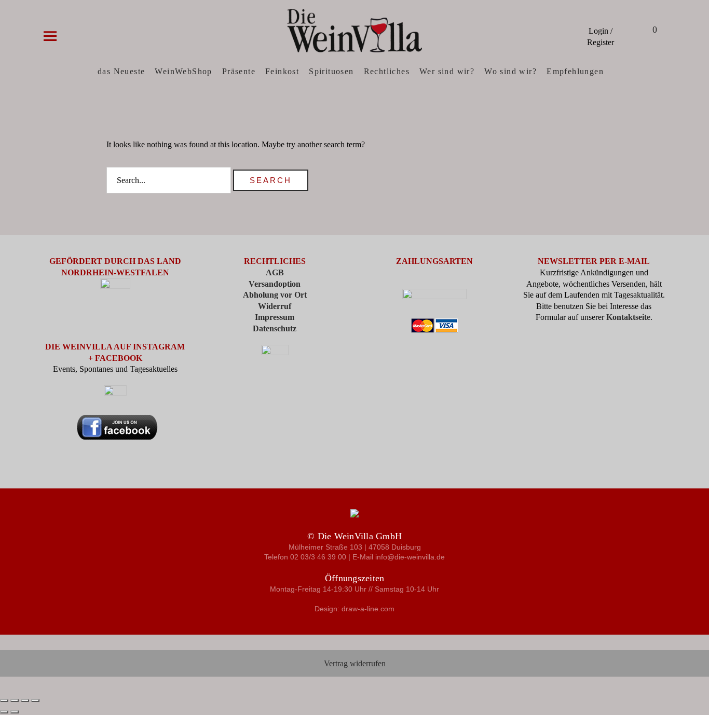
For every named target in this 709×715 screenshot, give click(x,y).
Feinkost (282, 71)
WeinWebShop (183, 71)
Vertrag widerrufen (355, 663)
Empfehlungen (575, 71)
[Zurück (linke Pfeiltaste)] (4, 711)
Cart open (641, 31)
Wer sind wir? (446, 71)
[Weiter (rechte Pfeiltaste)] (14, 711)
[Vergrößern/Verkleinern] (4, 700)
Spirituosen (331, 71)
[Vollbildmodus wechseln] (14, 700)
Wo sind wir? (510, 71)
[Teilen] (25, 700)
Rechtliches (387, 71)
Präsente (238, 71)
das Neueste (121, 71)
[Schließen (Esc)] (35, 700)
